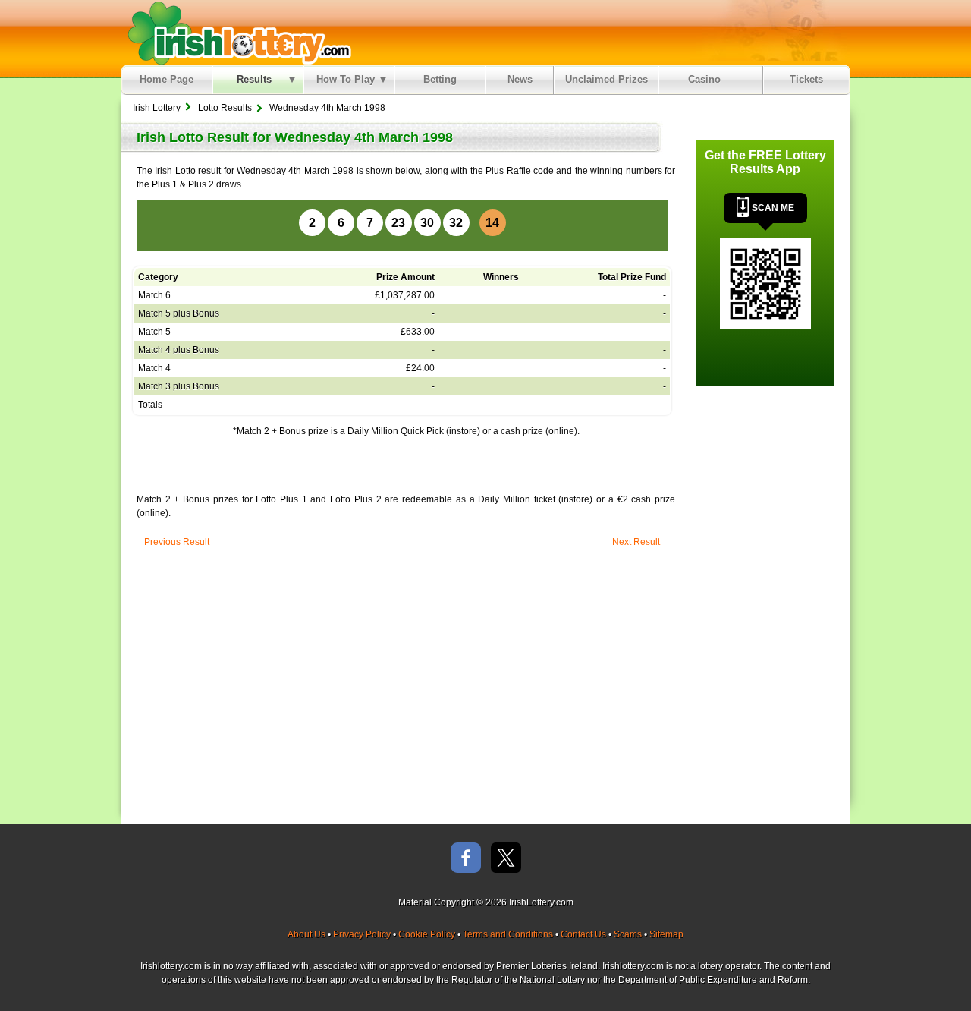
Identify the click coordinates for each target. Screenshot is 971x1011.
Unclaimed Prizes (606, 79)
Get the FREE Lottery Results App (765, 162)
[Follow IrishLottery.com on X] (506, 859)
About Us (306, 934)
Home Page (166, 79)
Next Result (636, 542)
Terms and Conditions (508, 934)
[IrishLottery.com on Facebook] (466, 859)
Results (254, 79)
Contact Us (583, 934)
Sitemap (666, 934)
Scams (628, 934)
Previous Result (176, 542)
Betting (440, 79)
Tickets (806, 79)
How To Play (345, 79)
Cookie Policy (426, 934)
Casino (707, 79)
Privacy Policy (362, 934)
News (520, 79)
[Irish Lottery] (237, 32)
